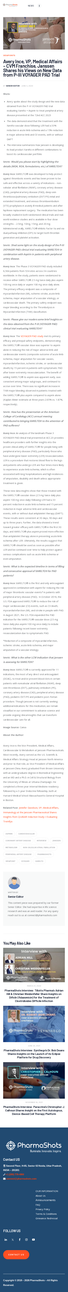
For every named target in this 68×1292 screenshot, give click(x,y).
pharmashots (44, 854)
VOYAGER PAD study (32, 336)
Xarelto (39, 861)
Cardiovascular (26, 834)
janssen (56, 841)
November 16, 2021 (34, 1102)
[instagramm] (26, 1239)
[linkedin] (6, 1239)
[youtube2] (33, 1239)
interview (41, 841)
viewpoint (10, 861)
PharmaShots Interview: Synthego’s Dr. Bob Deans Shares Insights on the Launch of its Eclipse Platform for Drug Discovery (34, 1053)
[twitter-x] (12, 1239)
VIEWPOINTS (9, 55)
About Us (41, 1195)
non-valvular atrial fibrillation (39, 847)
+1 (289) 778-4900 (15, 1174)
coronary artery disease (18, 841)
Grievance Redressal (47, 1218)
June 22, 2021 (34, 1046)
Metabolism (11, 847)
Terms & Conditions (46, 1213)
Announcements (46, 1200)
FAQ (38, 1204)
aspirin (9, 834)
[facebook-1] (19, 1239)
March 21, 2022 (34, 986)
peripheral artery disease (19, 854)
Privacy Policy (43, 1209)
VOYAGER (25, 861)
